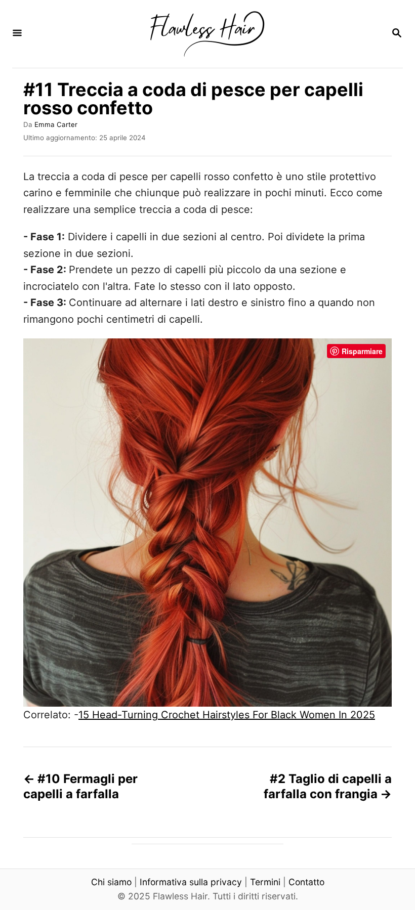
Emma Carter (55, 124)
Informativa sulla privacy (191, 882)
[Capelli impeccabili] (206, 34)
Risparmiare (362, 351)
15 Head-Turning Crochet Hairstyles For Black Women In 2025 (226, 715)
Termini (265, 882)
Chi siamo (111, 882)
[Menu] (17, 34)
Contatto (306, 882)
